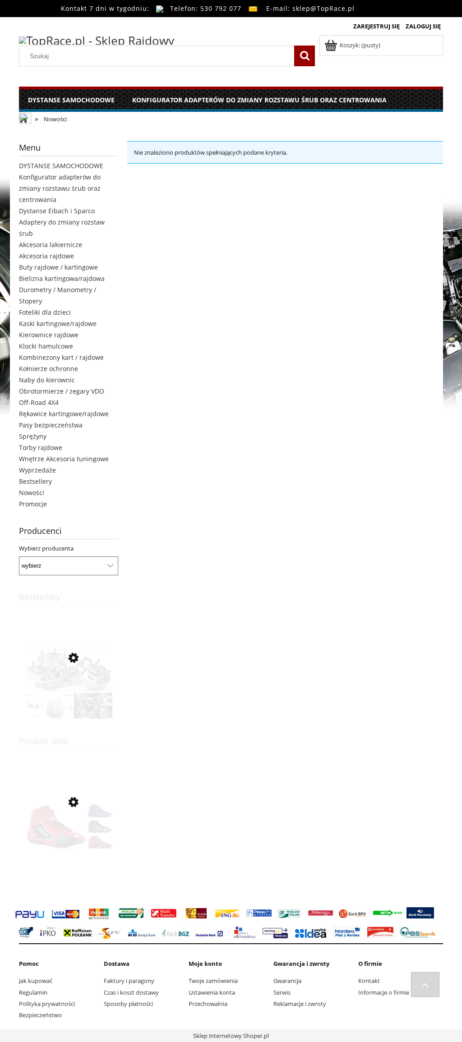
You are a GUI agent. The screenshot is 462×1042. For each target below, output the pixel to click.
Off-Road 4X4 (39, 402)
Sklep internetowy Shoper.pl (231, 1036)
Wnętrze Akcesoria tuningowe (64, 458)
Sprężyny (32, 436)
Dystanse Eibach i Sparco (57, 211)
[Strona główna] (96, 39)
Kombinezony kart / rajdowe (61, 357)
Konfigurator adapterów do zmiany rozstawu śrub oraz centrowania (60, 188)
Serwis (282, 992)
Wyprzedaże (37, 470)
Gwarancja (287, 981)
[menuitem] (71, 100)
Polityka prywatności (47, 1004)
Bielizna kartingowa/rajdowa (62, 278)
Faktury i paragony (129, 981)
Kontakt (369, 981)
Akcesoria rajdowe (46, 256)
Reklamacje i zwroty (299, 1004)
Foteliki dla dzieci (45, 312)
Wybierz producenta (46, 548)
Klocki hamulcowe (46, 346)
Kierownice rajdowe (49, 335)
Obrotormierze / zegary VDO (61, 391)
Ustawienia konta (212, 992)
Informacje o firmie (383, 992)
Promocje (33, 504)
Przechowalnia (208, 1004)
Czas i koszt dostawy (131, 992)
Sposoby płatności (128, 1004)
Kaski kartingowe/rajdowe (58, 323)
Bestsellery (35, 481)
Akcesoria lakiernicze (50, 244)
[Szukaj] (304, 56)
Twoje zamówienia (213, 981)
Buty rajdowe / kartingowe (58, 267)
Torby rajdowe (40, 447)
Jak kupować (35, 981)
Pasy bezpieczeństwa (51, 425)
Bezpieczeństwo (40, 1015)
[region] (285, 347)
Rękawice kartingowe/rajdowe (64, 413)
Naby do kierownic (47, 380)
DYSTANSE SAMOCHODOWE (61, 165)
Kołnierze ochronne (48, 368)
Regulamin (33, 992)
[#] (425, 984)
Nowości (31, 492)
